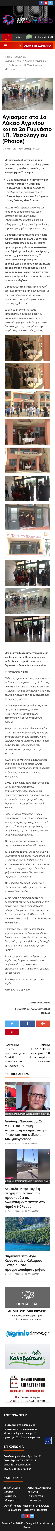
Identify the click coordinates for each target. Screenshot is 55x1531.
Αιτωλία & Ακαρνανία (39, 1487)
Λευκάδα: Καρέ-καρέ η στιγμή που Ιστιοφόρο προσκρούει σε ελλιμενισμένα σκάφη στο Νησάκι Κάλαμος (25, 1198)
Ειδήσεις (8, 1491)
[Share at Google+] (43, 1024)
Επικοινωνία (42, 1505)
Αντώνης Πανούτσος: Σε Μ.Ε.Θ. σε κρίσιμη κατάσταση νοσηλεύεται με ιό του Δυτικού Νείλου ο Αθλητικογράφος (26, 1130)
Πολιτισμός (10, 1496)
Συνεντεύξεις (35, 1500)
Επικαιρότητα (35, 1496)
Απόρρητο (28, 1505)
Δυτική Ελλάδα (12, 1487)
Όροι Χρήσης (14, 1509)
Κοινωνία (33, 1491)
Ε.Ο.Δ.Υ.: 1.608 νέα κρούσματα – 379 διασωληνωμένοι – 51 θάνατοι (39, 1053)
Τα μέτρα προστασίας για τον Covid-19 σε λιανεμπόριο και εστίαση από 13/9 (16, 1055)
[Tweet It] (12, 1024)
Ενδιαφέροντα (11, 1500)
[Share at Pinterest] (12, 1032)
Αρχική (8, 1505)
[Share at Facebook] (27, 1024)
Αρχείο (17, 1505)
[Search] (20, 46)
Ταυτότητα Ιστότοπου (35, 1509)
